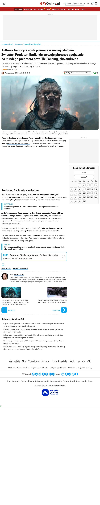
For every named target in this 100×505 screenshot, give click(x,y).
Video (77, 9)
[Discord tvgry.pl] (73, 374)
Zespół (72, 381)
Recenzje (55, 9)
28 (76, 201)
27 (71, 201)
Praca (78, 381)
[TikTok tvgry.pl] (66, 374)
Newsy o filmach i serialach (32, 44)
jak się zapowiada (56, 146)
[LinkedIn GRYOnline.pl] (50, 374)
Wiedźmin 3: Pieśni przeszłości (18, 368)
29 (80, 201)
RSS (89, 361)
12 (96, 189)
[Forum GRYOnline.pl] (53, 374)
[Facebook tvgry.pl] (76, 374)
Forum (83, 9)
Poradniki (70, 9)
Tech (72, 361)
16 (84, 193)
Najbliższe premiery (85, 368)
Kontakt (84, 381)
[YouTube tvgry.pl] (62, 374)
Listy (48, 9)
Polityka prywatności (42, 381)
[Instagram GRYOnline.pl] (36, 374)
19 (96, 193)
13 (71, 193)
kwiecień (84, 177)
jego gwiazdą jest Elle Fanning (18, 143)
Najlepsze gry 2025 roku (58, 368)
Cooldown (34, 361)
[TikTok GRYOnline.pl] (43, 374)
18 (92, 193)
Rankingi (41, 9)
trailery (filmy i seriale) (20, 268)
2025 (84, 172)
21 (76, 197)
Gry (35, 9)
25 (92, 197)
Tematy (80, 361)
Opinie (62, 9)
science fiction (6, 268)
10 (88, 189)
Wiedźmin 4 (72, 368)
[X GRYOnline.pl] (39, 374)
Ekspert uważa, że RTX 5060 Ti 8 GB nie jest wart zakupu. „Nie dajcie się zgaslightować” (51, 300)
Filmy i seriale (59, 361)
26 (96, 197)
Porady (45, 361)
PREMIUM (18, 9)
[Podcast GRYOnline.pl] (46, 374)
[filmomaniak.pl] (9, 69)
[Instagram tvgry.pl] (69, 374)
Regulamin (15, 381)
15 (80, 193)
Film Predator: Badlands (34, 256)
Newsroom (28, 9)
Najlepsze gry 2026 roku (39, 368)
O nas (9, 381)
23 (84, 197)
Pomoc (90, 381)
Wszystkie (14, 361)
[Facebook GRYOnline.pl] (33, 374)
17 (88, 193)
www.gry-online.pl (7, 44)
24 (88, 197)
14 (76, 193)
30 (84, 201)
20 (71, 197)
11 (92, 189)
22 (80, 197)
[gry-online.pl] (50, 4)
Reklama (66, 381)
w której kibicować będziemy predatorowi (24, 146)
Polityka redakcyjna (27, 381)
